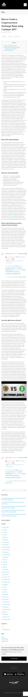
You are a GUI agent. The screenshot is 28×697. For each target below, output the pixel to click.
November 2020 (6, 604)
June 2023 (5, 532)
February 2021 (6, 597)
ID (3, 627)
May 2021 (5, 589)
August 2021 (5, 584)
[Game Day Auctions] (3, 4)
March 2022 (5, 569)
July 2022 (5, 559)
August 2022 (5, 557)
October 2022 (6, 552)
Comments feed (4, 639)
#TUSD (16, 272)
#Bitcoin (20, 268)
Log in (2, 636)
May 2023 (5, 534)
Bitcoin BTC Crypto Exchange (11, 45)
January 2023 (6, 544)
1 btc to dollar (12, 216)
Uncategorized (6, 629)
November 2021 (6, 579)
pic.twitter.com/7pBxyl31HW (12, 273)
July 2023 (5, 529)
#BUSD (12, 272)
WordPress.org (4, 641)
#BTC (17, 257)
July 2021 (5, 587)
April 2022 (5, 567)
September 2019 (6, 619)
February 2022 (6, 572)
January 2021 (6, 599)
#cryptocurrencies (10, 268)
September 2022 (6, 554)
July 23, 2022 (22, 277)
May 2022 (5, 564)
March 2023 (5, 539)
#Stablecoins (21, 253)
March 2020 (5, 614)
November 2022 (6, 549)
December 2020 (6, 602)
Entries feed (4, 638)
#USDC (7, 272)
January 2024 (6, 527)
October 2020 (6, 607)
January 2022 (6, 574)
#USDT (24, 270)
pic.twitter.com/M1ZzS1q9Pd (13, 477)
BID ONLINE (14, 658)
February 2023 (6, 542)
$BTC (7, 261)
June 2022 (5, 562)
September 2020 (6, 609)
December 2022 (6, 547)
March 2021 (5, 594)
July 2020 (5, 612)
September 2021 (6, 582)
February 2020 (6, 617)
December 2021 (6, 577)
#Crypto (9, 253)
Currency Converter (9, 50)
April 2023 (5, 537)
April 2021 (5, 592)
